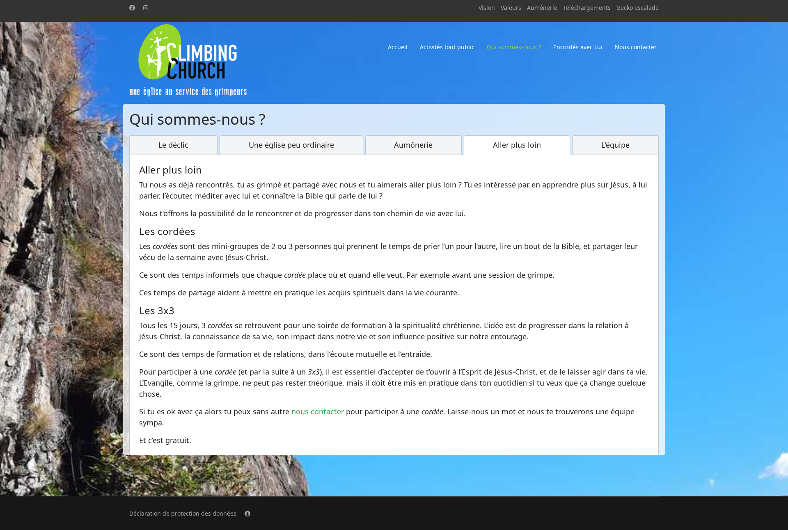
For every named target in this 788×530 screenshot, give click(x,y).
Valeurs (511, 7)
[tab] (173, 145)
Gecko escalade (637, 7)
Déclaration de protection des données (182, 513)
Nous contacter (636, 47)
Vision (487, 7)
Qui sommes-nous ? (514, 47)
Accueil (398, 47)
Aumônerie (542, 7)
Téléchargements (587, 7)
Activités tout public (447, 47)
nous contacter (317, 411)
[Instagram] (145, 7)
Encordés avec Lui (577, 47)
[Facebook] (132, 7)
